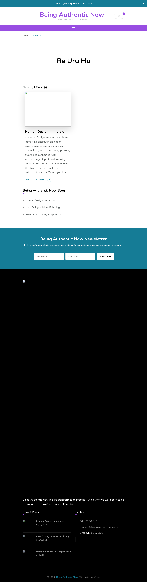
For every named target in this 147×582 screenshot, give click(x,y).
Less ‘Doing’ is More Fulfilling (43, 207)
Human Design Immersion (45, 131)
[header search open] (116, 16)
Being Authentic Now (72, 14)
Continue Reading (35, 179)
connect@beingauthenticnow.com (99, 527)
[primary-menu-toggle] (73, 28)
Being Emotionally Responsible (44, 214)
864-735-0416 (88, 521)
